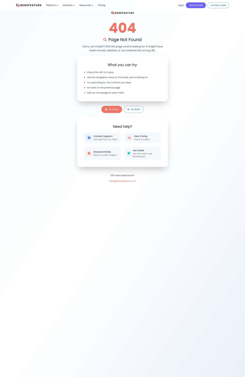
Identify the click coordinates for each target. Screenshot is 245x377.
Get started (195, 5)
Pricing (101, 5)
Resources (85, 5)
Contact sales (218, 5)
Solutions (68, 5)
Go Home (113, 109)
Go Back (135, 109)
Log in (181, 5)
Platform (51, 5)
